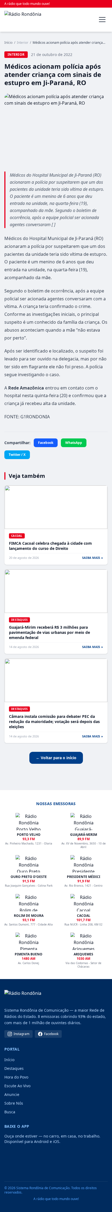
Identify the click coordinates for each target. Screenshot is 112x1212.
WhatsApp (73, 442)
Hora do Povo (16, 1077)
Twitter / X (17, 454)
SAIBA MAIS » (92, 558)
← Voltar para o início (56, 757)
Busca (9, 1111)
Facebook (45, 442)
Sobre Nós (13, 1103)
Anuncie (11, 1094)
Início (8, 42)
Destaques (14, 1068)
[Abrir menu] (102, 19)
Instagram (21, 1034)
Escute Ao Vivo (17, 1085)
